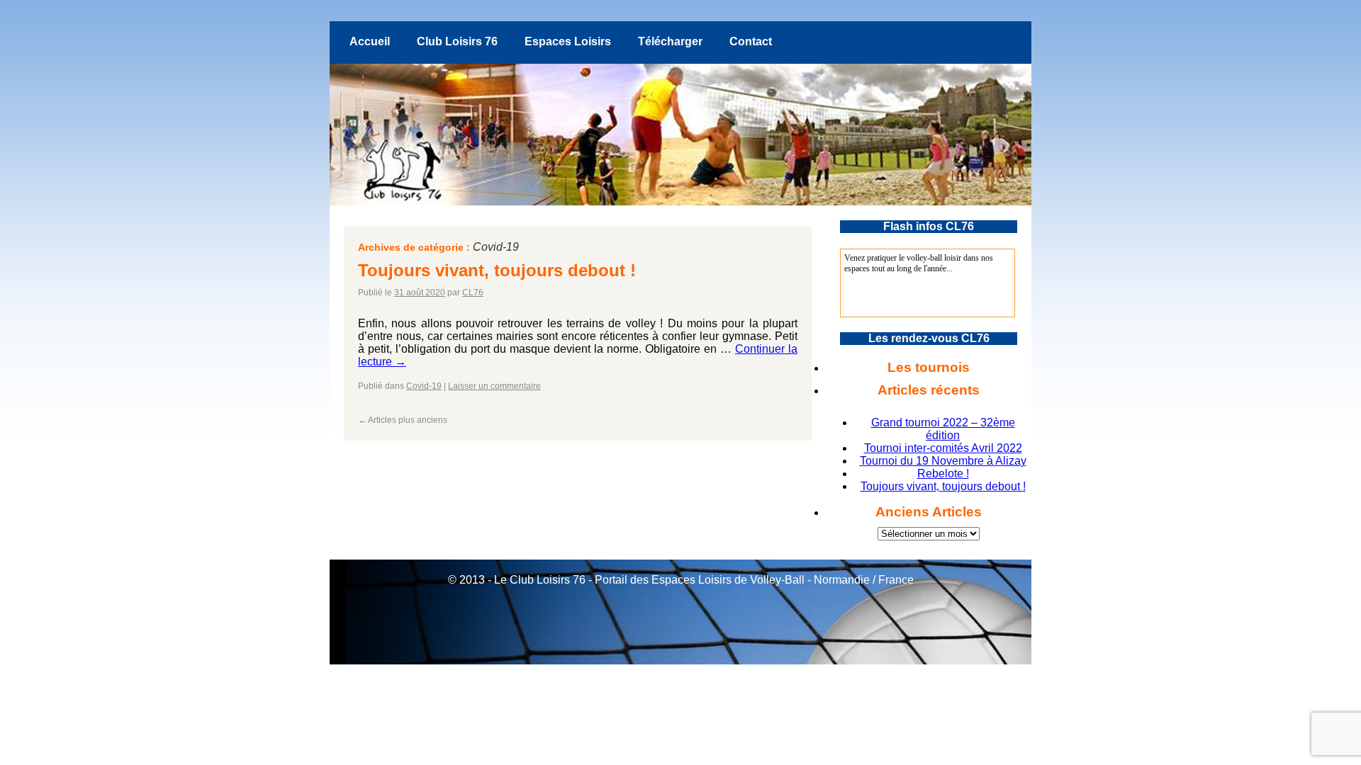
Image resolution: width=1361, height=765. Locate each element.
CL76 (472, 293)
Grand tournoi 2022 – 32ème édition (943, 428)
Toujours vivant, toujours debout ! (497, 270)
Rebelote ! (943, 474)
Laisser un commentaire (494, 386)
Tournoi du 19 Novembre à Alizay (943, 461)
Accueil (369, 41)
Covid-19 (424, 386)
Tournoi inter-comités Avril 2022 (943, 448)
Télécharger (670, 41)
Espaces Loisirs (568, 41)
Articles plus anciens (402, 420)
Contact (750, 41)
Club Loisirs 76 (457, 41)
